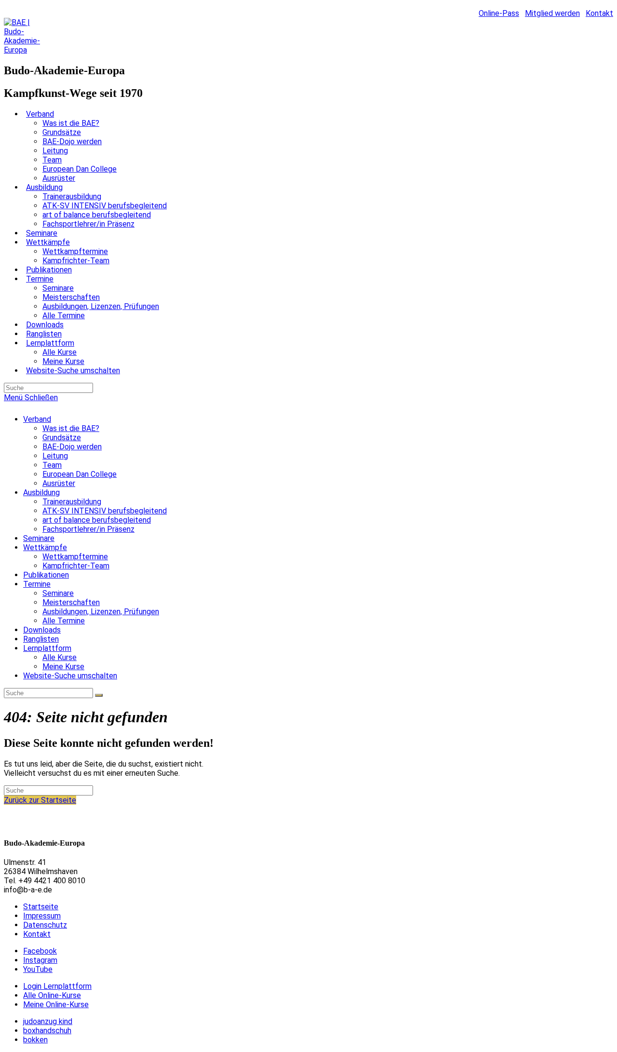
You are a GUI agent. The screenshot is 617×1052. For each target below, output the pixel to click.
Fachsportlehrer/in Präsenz (88, 529)
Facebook (40, 951)
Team (52, 465)
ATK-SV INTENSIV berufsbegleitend (104, 510)
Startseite (40, 906)
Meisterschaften (71, 602)
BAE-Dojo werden (72, 446)
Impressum (42, 915)
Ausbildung (41, 492)
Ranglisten (41, 639)
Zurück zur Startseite (40, 800)
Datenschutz (45, 925)
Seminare (38, 538)
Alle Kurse (59, 657)
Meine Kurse (63, 666)
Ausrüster (58, 483)
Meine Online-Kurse (56, 1004)
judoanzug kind (47, 1021)
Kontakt (599, 13)
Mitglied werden (552, 13)
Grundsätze (61, 437)
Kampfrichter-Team (75, 565)
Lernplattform (47, 648)
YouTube (38, 969)
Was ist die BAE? (70, 428)
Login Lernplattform (57, 986)
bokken (35, 1039)
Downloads (42, 629)
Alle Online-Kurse (52, 995)
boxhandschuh (47, 1030)
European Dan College (79, 474)
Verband (37, 419)
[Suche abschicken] (99, 695)
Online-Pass (499, 13)
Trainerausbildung (71, 501)
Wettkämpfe (45, 547)
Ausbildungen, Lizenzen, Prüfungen (100, 611)
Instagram (40, 960)
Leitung (55, 455)
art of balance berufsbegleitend (96, 520)
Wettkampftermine (75, 556)
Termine (37, 584)
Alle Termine (63, 620)
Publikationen (46, 575)
